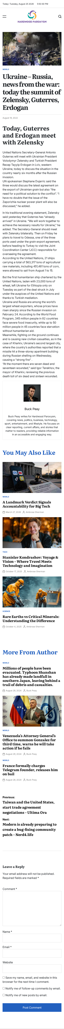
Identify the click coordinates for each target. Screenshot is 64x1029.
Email (7, 947)
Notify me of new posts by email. (26, 995)
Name (7, 931)
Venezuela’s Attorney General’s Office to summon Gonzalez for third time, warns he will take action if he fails (29, 741)
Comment (10, 889)
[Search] (59, 16)
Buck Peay (31, 690)
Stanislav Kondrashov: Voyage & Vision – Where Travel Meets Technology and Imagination (30, 561)
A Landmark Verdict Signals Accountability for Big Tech (27, 504)
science (6, 611)
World (6, 69)
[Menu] (4, 16)
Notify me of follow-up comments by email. (33, 988)
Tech (5, 552)
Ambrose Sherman (35, 512)
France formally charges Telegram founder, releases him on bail (30, 769)
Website (8, 962)
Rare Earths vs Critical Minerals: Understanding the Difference (31, 618)
